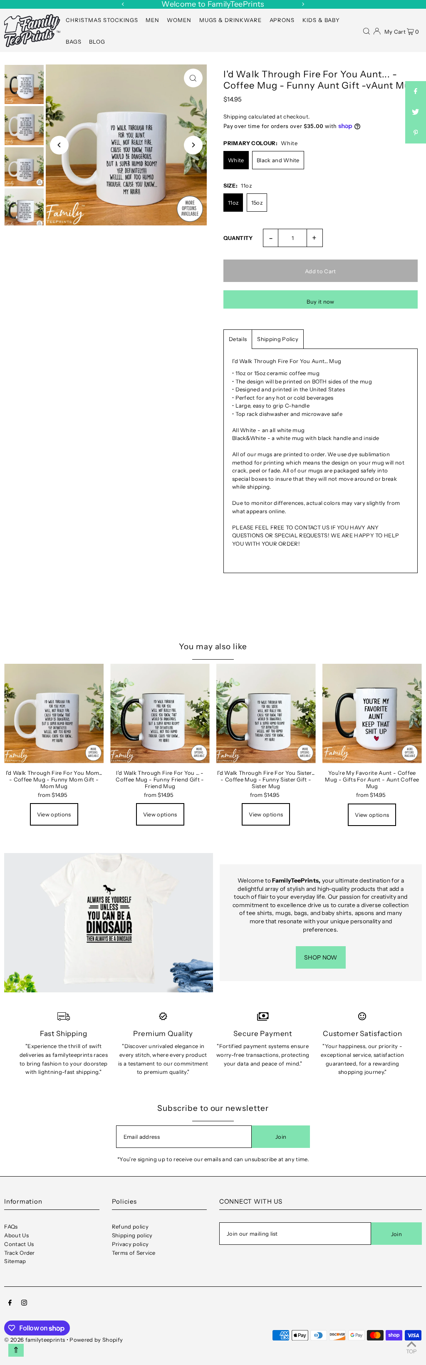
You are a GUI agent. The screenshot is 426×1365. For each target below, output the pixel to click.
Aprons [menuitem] (282, 20)
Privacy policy (130, 1244)
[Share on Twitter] (415, 112)
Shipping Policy (277, 339)
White (236, 160)
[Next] (303, 4)
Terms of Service (134, 1252)
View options (54, 814)
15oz (257, 202)
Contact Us (19, 1244)
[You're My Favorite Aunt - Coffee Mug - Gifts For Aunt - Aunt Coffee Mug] (372, 713)
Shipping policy (132, 1235)
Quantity (238, 238)
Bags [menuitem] (74, 41)
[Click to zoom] (193, 78)
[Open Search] (366, 30)
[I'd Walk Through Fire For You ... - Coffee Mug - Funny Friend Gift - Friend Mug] (160, 713)
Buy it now (320, 301)
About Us (16, 1235)
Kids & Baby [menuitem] (321, 20)
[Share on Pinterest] (415, 133)
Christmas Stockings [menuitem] (102, 20)
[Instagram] (24, 1303)
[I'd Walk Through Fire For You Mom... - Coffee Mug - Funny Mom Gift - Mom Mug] (54, 713)
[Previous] (123, 4)
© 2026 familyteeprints (34, 1339)
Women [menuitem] (179, 20)
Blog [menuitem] (97, 41)
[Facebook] (10, 1303)
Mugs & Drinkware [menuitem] (230, 20)
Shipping (235, 116)
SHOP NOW (320, 957)
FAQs (10, 1226)
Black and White (278, 160)
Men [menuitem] (152, 20)
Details (238, 339)
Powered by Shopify (96, 1339)
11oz (233, 202)
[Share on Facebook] (415, 91)
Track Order (19, 1252)
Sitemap (15, 1261)
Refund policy (130, 1226)
